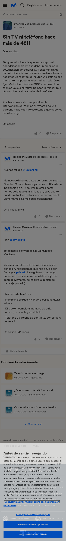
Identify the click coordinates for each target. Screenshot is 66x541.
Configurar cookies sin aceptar (33, 514)
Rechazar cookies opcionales (33, 524)
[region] (33, 492)
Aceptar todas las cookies (33, 534)
